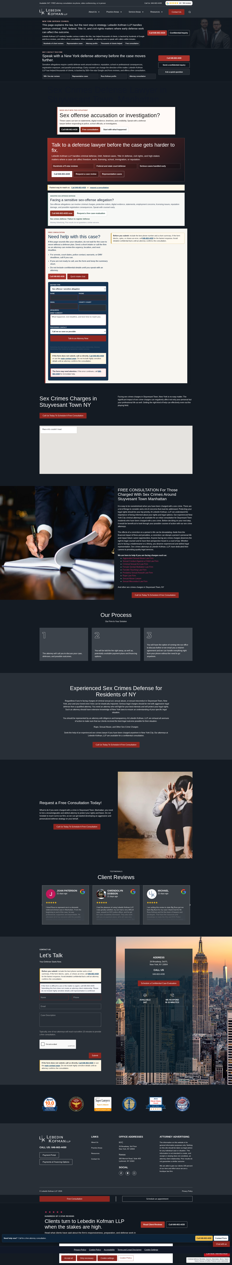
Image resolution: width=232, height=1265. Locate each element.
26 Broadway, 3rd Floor (128, 1146)
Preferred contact (58, 327)
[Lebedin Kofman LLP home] (53, 12)
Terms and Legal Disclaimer (129, 1250)
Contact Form (221, 1238)
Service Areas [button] (135, 12)
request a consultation (99, 188)
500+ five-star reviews (52, 76)
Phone (81, 293)
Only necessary (86, 1258)
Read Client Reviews (152, 1225)
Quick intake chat (77, 276)
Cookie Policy (95, 1250)
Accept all (68, 1258)
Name (52, 293)
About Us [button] (93, 12)
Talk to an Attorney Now (78, 338)
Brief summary (56, 313)
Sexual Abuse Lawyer (132, 578)
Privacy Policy (80, 1250)
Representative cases (75, 43)
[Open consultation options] (190, 12)
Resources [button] (155, 12)
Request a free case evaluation (91, 213)
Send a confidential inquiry (174, 65)
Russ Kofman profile (108, 76)
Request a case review (86, 174)
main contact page (68, 358)
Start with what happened (115, 130)
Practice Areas (112, 12)
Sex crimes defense (58, 219)
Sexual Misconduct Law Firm (135, 581)
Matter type (55, 285)
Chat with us (221, 1244)
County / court (85, 302)
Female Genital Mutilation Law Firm (138, 567)
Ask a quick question (174, 72)
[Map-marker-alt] (128, 1173)
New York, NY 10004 (127, 1149)
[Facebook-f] (121, 1173)
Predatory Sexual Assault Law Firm (138, 573)
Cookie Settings (151, 1250)
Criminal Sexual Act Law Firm (135, 564)
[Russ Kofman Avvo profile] (134, 1173)
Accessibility (109, 1250)
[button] (178, 3)
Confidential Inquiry (179, 33)
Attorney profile (92, 43)
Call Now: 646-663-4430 (217, 1254)
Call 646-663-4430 (157, 33)
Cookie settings (107, 1258)
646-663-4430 (147, 238)
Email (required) (54, 306)
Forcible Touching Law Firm (134, 570)
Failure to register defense (79, 219)
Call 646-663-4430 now (62, 213)
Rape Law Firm (129, 576)
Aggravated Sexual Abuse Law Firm (138, 558)
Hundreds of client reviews (53, 43)
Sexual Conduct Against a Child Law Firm (140, 561)
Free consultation (90, 130)
